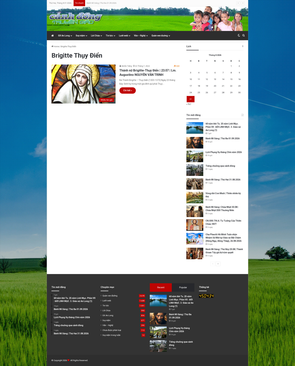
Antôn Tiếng (127, 66)
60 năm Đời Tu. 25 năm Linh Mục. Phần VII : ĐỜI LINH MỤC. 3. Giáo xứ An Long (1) (223, 126)
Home (56, 46)
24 (191, 92)
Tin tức (109, 35)
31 (191, 99)
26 (207, 92)
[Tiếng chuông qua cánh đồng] (194, 170)
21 (223, 86)
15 (231, 79)
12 (207, 79)
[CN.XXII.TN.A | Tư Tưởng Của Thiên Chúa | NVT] (194, 225)
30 (239, 92)
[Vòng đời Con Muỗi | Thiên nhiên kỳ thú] (194, 197)
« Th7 (188, 104)
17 (191, 86)
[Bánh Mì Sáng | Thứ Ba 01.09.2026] (194, 142)
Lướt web (123, 35)
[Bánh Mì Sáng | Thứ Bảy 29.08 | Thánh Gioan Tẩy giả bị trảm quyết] (194, 253)
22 (231, 86)
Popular (183, 287)
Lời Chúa (95, 35)
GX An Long (64, 35)
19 (207, 86)
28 (223, 92)
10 (191, 79)
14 (223, 79)
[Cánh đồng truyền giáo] (76, 18)
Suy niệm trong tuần (111, 335)
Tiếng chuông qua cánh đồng (220, 166)
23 (239, 86)
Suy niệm (80, 35)
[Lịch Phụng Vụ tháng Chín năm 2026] (194, 156)
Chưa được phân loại (111, 330)
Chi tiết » (127, 90)
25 (199, 92)
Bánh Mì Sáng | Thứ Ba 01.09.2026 (223, 138)
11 (199, 79)
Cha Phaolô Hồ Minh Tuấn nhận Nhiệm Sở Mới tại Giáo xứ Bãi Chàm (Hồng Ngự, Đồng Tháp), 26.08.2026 (223, 237)
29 (231, 92)
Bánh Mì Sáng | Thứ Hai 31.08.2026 (223, 179)
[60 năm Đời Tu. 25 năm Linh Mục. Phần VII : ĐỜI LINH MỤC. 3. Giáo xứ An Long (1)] (194, 128)
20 (215, 86)
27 (215, 92)
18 (199, 86)
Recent (160, 287)
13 (215, 79)
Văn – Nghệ (140, 35)
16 (239, 79)
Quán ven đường (159, 35)
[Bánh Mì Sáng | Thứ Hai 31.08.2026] (194, 184)
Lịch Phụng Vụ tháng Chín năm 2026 (102, 3)
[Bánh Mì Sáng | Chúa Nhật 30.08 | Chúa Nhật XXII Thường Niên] (194, 211)
